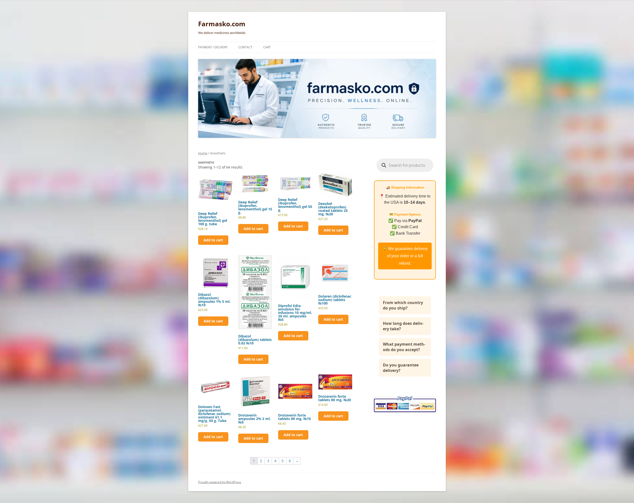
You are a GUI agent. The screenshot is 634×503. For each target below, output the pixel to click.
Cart (267, 47)
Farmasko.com (221, 23)
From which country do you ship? (403, 305)
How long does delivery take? (403, 326)
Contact (245, 47)
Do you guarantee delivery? (401, 367)
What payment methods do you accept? (404, 346)
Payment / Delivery (213, 47)
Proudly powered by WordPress (219, 482)
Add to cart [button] (213, 240)
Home (202, 153)
